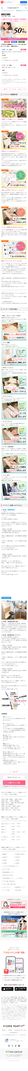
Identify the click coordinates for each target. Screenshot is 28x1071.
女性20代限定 (18, 890)
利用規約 (10, 1030)
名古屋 (7, 802)
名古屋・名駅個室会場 (9, 509)
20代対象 (5, 860)
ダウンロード (23, 2)
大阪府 (12, 802)
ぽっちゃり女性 (6, 869)
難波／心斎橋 (21, 802)
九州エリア (3, 839)
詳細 (17, 60)
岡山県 (2, 807)
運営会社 (4, 1030)
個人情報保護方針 (13, 1032)
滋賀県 (14, 806)
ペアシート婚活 (6, 890)
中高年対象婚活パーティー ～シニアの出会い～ (13, 878)
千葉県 (11, 800)
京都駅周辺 (10, 804)
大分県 (14, 809)
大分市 (18, 809)
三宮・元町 (8, 806)
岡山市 (7, 807)
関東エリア (3, 826)
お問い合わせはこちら (14, 777)
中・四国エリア (4, 836)
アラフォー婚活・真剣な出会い (9, 884)
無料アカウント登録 (14, 783)
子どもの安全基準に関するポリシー (10, 1035)
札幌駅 (10, 799)
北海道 (2, 799)
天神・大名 (8, 809)
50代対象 (17, 863)
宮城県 (16, 799)
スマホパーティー (6, 887)
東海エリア (3, 829)
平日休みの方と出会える (8, 875)
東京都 (2, 800)
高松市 (16, 807)
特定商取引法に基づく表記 (20, 1030)
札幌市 (7, 799)
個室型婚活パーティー (20, 887)
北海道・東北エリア (5, 823)
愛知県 (2, 802)
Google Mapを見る (6, 597)
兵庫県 (2, 806)
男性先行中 (5, 857)
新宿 (6, 800)
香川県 (12, 807)
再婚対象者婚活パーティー (8, 872)
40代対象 (5, 863)
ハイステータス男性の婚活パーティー (11, 866)
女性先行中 (17, 857)
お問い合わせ (23, 1035)
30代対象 (17, 860)
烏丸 (6, 804)
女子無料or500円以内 (19, 854)
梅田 (16, 802)
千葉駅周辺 (16, 800)
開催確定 (4, 854)
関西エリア (3, 832)
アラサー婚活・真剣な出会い (9, 881)
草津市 (18, 806)
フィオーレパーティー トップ (7, 10)
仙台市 (20, 799)
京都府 (2, 804)
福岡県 (2, 809)
